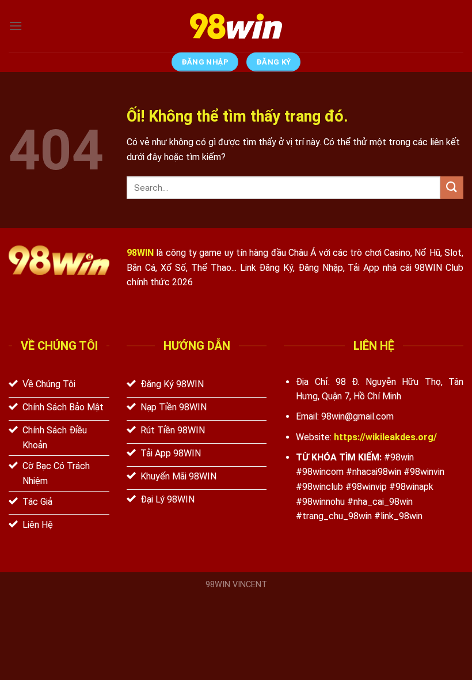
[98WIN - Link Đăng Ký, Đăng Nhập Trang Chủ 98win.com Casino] (236, 26)
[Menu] (15, 26)
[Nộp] (451, 187)
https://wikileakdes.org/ (385, 437)
